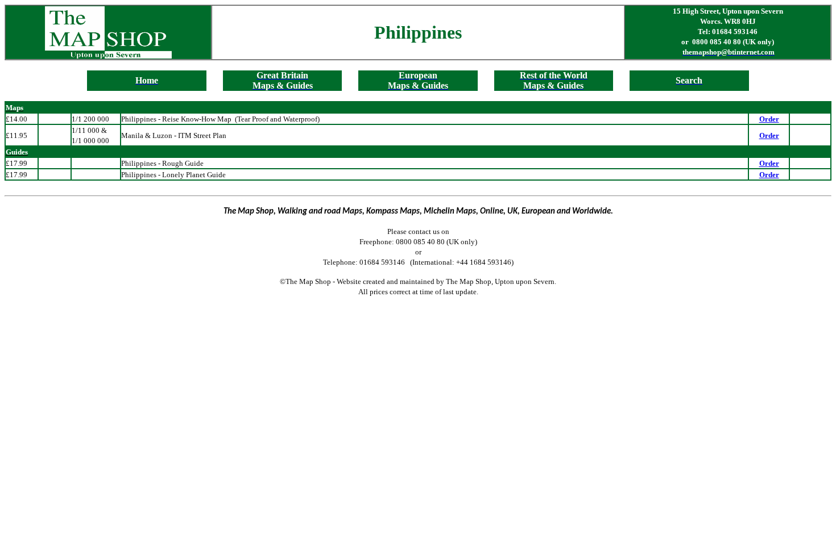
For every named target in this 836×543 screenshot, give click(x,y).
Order (769, 119)
